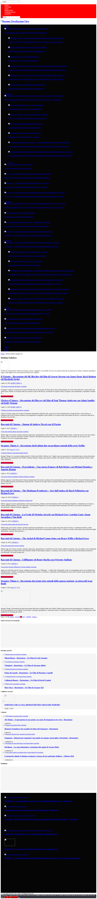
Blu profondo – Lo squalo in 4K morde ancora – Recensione (23, 137)
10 (15, 617)
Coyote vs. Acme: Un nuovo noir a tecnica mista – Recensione (24, 265)
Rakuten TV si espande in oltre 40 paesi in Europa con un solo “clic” (31, 849)
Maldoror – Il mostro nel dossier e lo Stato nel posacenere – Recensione (27, 256)
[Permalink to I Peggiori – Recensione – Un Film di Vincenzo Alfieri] (15, 662)
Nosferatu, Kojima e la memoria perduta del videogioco (19, 217)
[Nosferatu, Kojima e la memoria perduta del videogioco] (20, 213)
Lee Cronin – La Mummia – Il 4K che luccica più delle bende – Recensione (27, 118)
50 (30, 617)
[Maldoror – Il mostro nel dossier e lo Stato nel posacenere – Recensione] (28, 252)
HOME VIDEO (8, 94)
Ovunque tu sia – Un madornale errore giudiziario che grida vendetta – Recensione (26, 187)
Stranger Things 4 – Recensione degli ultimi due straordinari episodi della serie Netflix (43, 445)
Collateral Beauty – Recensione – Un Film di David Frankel (28, 680)
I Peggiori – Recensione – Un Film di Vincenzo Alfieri (25, 665)
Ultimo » (34, 617)
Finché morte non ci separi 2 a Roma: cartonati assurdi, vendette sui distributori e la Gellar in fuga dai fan (35, 79)
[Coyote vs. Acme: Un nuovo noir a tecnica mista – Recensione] (25, 261)
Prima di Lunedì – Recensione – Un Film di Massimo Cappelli (29, 673)
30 (27, 617)
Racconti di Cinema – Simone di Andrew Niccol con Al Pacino (31, 424)
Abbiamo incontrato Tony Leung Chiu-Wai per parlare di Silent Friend (26, 89)
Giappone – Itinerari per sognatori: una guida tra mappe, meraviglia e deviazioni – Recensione (29, 332)
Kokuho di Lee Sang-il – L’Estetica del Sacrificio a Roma (22, 61)
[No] (19, 897)
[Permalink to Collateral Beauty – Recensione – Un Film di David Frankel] (18, 676)
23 (24, 617)
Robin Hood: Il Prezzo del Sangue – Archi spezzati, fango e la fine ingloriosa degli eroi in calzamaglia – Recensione (38, 293)
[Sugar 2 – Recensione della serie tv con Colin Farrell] (19, 164)
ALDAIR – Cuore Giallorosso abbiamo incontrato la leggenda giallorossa (26, 51)
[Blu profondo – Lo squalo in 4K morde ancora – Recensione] (24, 133)
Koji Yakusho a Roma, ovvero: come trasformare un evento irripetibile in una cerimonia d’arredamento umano (36, 70)
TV (5, 161)
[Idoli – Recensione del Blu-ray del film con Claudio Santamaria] (25, 124)
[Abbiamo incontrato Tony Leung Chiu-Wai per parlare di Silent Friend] (27, 85)
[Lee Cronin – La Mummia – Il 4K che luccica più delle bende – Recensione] (28, 114)
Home (2, 354)
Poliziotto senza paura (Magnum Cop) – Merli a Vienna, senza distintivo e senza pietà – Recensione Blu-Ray (33, 100)
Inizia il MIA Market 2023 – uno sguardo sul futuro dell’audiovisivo (31, 834)
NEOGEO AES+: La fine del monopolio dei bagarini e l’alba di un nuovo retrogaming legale (28, 235)
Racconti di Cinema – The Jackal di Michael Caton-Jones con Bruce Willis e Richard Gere (45, 538)
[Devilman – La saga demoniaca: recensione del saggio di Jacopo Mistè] (23, 338)
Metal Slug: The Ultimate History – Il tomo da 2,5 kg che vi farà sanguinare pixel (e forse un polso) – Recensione (34, 207)
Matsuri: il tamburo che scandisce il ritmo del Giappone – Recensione (22, 323)
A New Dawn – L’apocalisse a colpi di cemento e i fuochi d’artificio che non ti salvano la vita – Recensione (35, 302)
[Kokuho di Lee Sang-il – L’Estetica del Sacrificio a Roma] (23, 57)
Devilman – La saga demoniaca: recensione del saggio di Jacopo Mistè (23, 341)
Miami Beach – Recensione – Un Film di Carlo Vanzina (26, 658)
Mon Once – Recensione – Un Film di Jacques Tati (24, 688)
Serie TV (10, 163)
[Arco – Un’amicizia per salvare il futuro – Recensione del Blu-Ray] (25, 105)
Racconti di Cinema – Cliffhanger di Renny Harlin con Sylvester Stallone (36, 559)
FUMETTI (7, 347)
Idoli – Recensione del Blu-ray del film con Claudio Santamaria (24, 128)
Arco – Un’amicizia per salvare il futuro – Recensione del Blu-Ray (25, 109)
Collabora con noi (10, 12)
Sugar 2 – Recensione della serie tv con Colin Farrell (18, 168)
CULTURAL (7, 308)
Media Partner (9, 10)
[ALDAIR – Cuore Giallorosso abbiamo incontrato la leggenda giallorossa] (27, 47)
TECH (6, 349)
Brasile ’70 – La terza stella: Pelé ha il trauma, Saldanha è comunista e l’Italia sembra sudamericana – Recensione (34, 196)
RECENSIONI (8, 241)
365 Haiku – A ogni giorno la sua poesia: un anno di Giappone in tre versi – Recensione (27, 313)
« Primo (11, 617)
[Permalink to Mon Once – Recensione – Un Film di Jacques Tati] (15, 684)
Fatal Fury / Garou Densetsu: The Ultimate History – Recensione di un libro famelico (27, 226)
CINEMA (7, 27)
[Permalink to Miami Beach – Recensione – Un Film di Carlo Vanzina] (16, 654)
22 (22, 617)
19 (18, 617)
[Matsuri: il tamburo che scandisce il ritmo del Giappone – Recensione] (23, 319)
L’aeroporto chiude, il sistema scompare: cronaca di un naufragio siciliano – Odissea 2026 (39, 756)
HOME (6, 25)
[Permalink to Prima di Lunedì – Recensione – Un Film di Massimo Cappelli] (16, 669)
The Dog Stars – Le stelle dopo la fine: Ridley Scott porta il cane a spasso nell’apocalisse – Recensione (31, 246)
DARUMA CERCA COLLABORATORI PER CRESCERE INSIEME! (32, 705)
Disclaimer (8, 14)
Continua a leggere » (7, 396)
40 (28, 617)
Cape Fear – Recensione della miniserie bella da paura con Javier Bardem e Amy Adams (27, 178)
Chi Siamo (8, 7)
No (9, 897)
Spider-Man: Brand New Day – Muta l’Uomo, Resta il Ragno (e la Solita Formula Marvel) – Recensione (34, 284)
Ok (6, 897)
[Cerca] (1, 17)
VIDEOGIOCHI (8, 202)
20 (19, 617)
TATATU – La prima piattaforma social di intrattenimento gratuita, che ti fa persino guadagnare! (42, 858)
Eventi (6, 5)
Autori (6, 8)
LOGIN (6, 350)
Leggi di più (14, 897)
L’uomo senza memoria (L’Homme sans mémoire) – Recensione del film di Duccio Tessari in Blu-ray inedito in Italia (38, 146)
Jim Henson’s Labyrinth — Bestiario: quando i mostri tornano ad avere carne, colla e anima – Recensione (35, 42)
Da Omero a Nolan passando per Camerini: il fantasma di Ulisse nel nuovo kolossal (26, 33)
